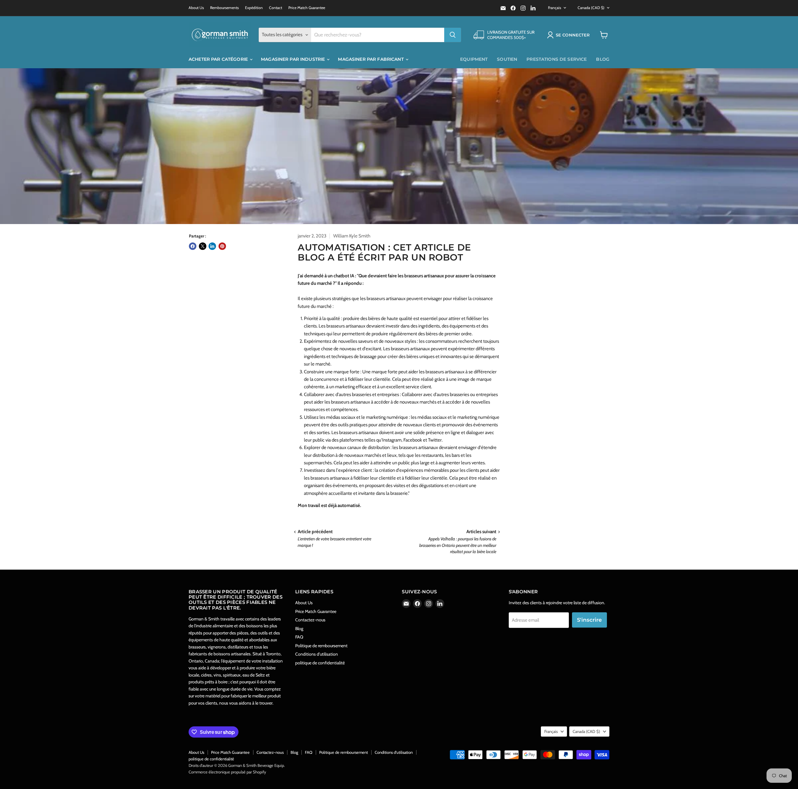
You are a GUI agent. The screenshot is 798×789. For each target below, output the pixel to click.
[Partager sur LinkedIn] (212, 246)
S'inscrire (589, 620)
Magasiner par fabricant (371, 59)
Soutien (507, 59)
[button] (569, 35)
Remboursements (224, 8)
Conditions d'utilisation (316, 654)
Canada (591, 7)
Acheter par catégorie (219, 59)
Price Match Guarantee (306, 8)
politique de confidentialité (320, 663)
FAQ (299, 637)
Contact (275, 8)
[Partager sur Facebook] (192, 246)
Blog (602, 59)
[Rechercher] (452, 35)
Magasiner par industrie (293, 59)
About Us (196, 8)
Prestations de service (556, 59)
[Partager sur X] (202, 246)
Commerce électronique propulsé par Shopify (227, 771)
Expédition (254, 8)
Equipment (474, 59)
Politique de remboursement (321, 645)
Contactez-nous (310, 620)
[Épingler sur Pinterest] (222, 246)
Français (554, 7)
